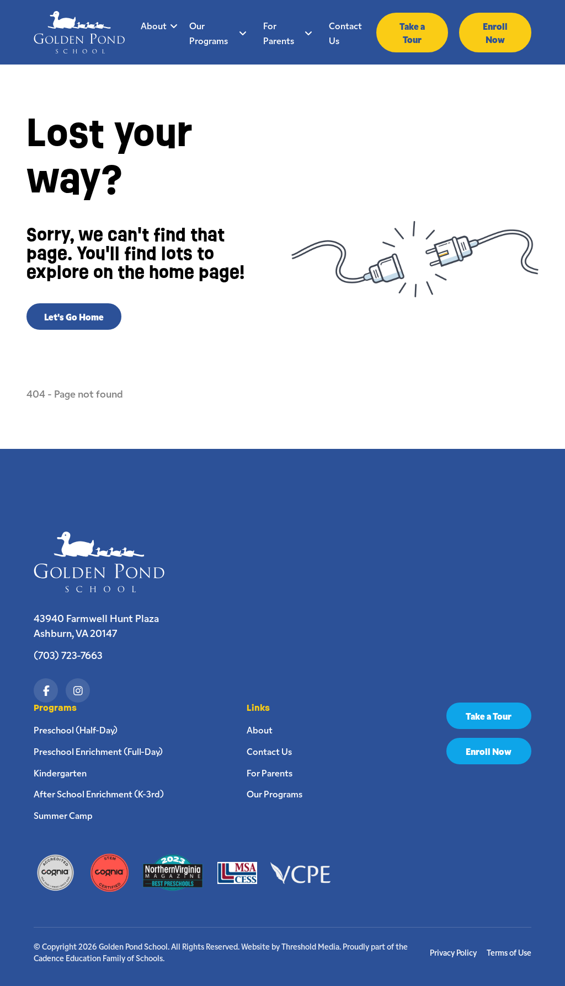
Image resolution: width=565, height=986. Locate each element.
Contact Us (345, 32)
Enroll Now (495, 32)
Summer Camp (63, 815)
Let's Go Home (74, 316)
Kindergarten (60, 773)
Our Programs (208, 32)
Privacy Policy (453, 952)
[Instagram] (78, 690)
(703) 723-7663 (68, 654)
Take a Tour (412, 32)
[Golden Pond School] (104, 562)
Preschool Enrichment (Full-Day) (98, 751)
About (154, 25)
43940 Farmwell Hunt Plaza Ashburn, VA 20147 (96, 625)
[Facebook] (46, 690)
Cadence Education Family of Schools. (99, 957)
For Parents (278, 32)
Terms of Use (509, 952)
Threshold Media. (311, 946)
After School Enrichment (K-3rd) (99, 793)
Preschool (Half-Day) (76, 730)
